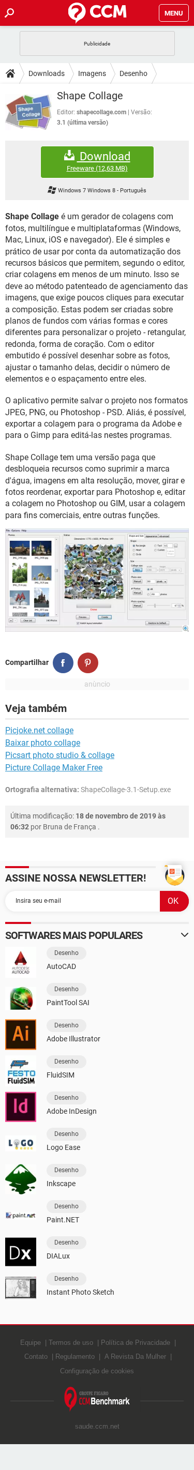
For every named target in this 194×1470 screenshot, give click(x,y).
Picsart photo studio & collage (59, 755)
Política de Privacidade (135, 1342)
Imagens (92, 73)
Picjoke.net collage (39, 730)
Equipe (30, 1342)
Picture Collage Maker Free (53, 767)
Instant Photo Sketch (80, 1292)
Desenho (133, 73)
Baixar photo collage (42, 743)
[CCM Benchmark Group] (97, 1399)
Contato (36, 1356)
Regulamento (75, 1356)
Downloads (46, 73)
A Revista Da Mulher (135, 1356)
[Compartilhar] (63, 663)
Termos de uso (71, 1342)
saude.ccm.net (97, 1426)
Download (98, 161)
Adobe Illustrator (73, 1039)
